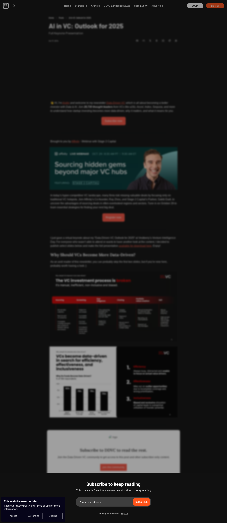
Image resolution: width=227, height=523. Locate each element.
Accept (13, 515)
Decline (53, 515)
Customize (33, 515)
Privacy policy (22, 505)
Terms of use (42, 505)
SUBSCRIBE (141, 501)
